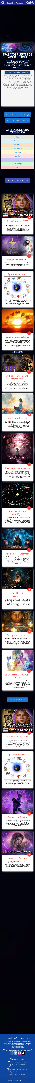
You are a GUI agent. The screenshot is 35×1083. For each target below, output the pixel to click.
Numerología (17, 164)
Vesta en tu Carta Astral (17, 259)
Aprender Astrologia (17, 274)
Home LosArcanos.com (17, 180)
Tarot (17, 137)
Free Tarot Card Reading (18, 1074)
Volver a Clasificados (17, 120)
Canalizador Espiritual (17, 418)
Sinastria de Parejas (17, 817)
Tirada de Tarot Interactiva (17, 553)
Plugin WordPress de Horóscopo (17, 1072)
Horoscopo (17, 145)
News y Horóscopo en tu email (17, 1062)
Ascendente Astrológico (17, 336)
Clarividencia (17, 148)
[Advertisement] (17, 22)
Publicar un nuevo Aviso (17, 115)
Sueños (17, 160)
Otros (18, 167)
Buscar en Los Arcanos (17, 1059)
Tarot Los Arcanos (15, 2)
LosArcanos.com (22, 1081)
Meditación (18, 152)
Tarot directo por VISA (17, 221)
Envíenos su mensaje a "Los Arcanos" (17, 1050)
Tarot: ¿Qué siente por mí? (17, 468)
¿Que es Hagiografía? (17, 700)
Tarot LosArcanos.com (17, 1038)
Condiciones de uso (17, 1046)
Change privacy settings (17, 1047)
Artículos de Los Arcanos (17, 1064)
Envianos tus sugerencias (17, 1067)
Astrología (17, 141)
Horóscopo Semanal (17, 858)
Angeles (17, 156)
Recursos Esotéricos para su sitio (17, 1069)
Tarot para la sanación (17, 635)
